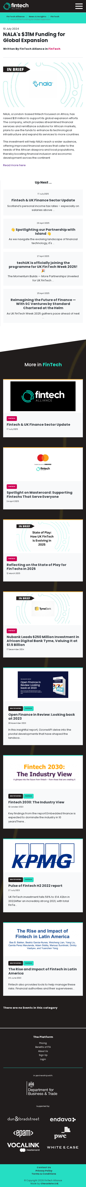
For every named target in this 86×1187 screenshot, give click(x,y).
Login (43, 1059)
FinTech (55, 16)
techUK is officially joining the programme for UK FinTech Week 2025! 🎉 (43, 266)
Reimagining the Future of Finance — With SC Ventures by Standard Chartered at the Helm (43, 303)
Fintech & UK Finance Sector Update (43, 200)
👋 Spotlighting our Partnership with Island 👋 (43, 231)
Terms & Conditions (44, 1173)
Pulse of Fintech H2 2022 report (35, 885)
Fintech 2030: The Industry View (36, 802)
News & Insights (37, 16)
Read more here (14, 165)
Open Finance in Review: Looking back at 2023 (41, 716)
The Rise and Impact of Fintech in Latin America (42, 971)
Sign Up (43, 1055)
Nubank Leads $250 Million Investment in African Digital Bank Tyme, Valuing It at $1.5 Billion (43, 641)
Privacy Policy (43, 1170)
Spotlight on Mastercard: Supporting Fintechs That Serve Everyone (39, 494)
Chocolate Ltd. (49, 1183)
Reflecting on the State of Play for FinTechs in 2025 (36, 566)
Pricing (43, 1043)
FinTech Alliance (15, 16)
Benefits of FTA (43, 1047)
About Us (43, 1051)
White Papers (15, 708)
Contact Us (44, 1167)
